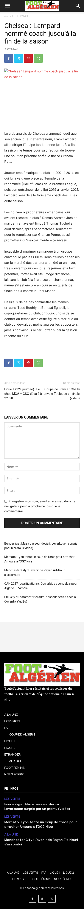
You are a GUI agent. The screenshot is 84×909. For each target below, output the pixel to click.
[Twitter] (18, 58)
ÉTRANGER (23, 16)
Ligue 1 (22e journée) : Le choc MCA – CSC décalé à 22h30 (23, 393)
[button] (7, 6)
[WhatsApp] (38, 58)
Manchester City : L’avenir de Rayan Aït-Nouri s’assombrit (34, 572)
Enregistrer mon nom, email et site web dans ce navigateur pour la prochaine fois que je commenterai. (39, 506)
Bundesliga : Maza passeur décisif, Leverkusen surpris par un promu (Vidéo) (40, 546)
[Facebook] (8, 58)
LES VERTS (12, 799)
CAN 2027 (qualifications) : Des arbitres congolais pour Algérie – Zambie (41, 586)
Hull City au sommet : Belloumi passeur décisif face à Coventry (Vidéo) (40, 599)
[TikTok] (42, 899)
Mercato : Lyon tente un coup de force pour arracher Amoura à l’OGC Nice (39, 559)
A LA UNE (11, 834)
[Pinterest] (28, 58)
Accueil (8, 16)
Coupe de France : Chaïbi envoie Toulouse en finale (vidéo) (62, 393)
